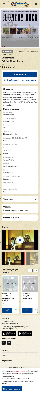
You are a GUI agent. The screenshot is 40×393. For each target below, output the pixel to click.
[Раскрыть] (36, 350)
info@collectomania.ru (10, 323)
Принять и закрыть (11, 389)
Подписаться (20, 74)
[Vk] (9, 343)
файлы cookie (19, 371)
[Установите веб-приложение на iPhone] (9, 333)
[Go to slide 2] (4, 46)
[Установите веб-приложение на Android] (25, 333)
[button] (13, 258)
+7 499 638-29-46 (8, 321)
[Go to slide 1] (2, 46)
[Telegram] (4, 343)
